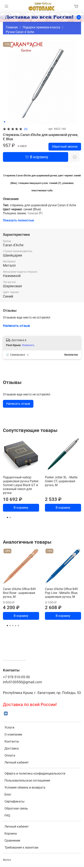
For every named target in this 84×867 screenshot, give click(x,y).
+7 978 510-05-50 (16, 677)
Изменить (28, 345)
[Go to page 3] (12, 625)
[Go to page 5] (18, 625)
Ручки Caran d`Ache (20, 32)
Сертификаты (14, 801)
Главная (12, 27)
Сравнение (12, 840)
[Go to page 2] (10, 517)
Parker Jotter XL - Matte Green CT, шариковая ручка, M (61, 481)
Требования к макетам (21, 847)
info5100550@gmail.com (22, 682)
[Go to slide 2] (7, 121)
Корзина (10, 833)
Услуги (9, 727)
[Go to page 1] (7, 517)
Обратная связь (16, 808)
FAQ (7, 815)
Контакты (11, 741)
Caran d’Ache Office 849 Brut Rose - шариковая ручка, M (19, 593)
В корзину (21, 507)
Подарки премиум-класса (41, 27)
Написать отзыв (18, 404)
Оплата (9, 755)
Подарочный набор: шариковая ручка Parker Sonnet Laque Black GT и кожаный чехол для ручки (20, 485)
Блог (7, 794)
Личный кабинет (16, 762)
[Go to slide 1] (4, 121)
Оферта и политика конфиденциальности (34, 773)
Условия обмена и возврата (24, 787)
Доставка (11, 748)
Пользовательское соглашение (27, 780)
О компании (13, 734)
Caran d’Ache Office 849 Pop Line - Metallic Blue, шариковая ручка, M (61, 593)
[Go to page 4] (15, 625)
